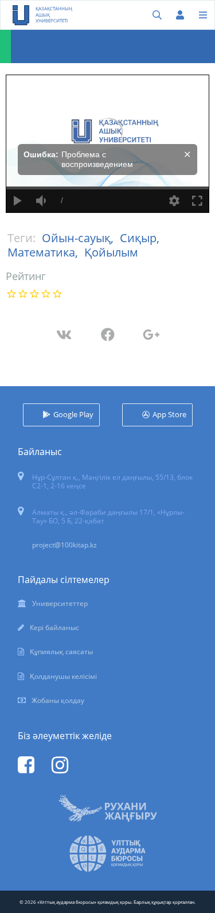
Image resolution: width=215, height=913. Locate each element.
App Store (169, 414)
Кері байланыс (54, 627)
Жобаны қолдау (58, 700)
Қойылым (111, 252)
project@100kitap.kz (64, 545)
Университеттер (60, 603)
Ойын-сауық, (79, 238)
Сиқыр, (139, 238)
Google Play (73, 414)
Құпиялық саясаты (61, 651)
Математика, (44, 252)
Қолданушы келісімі (63, 676)
